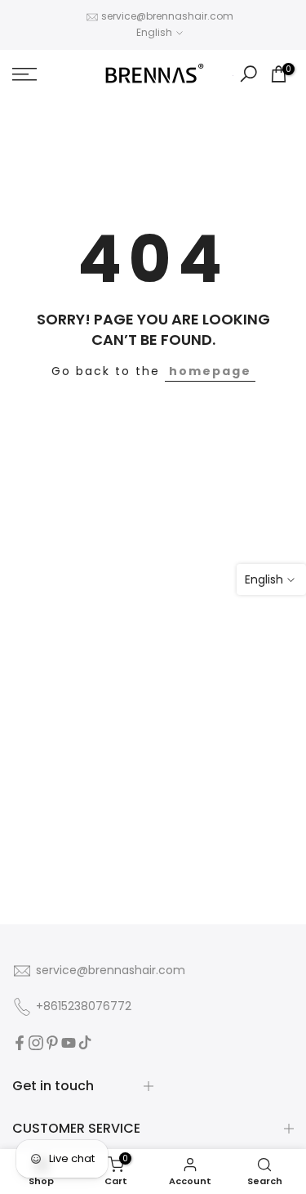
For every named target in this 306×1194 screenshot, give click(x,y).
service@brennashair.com (167, 16)
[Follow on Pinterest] (52, 1043)
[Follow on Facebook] (19, 1043)
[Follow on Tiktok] (85, 1043)
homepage (210, 371)
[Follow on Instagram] (36, 1043)
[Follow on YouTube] (68, 1043)
